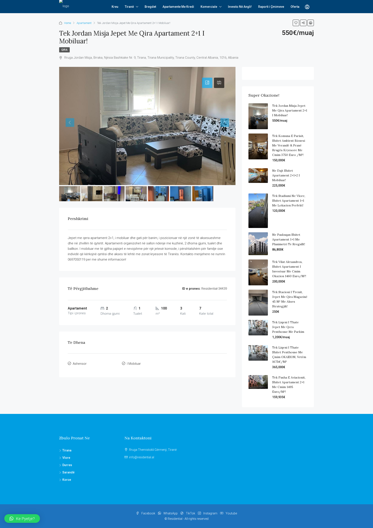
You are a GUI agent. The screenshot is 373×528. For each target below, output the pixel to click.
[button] (22, 518)
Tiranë (129, 6)
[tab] (207, 83)
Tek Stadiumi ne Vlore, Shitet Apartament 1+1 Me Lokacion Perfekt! (288, 200)
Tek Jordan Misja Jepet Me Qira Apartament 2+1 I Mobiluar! (289, 110)
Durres (67, 465)
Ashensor (80, 364)
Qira (64, 49)
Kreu (115, 6)
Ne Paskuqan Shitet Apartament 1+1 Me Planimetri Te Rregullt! (288, 239)
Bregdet (150, 6)
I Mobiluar (134, 364)
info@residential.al (141, 457)
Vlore (66, 457)
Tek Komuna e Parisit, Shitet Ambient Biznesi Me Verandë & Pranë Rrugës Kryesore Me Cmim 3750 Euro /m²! (288, 145)
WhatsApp (170, 513)
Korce (66, 479)
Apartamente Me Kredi (178, 6)
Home (67, 23)
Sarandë (68, 472)
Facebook (148, 513)
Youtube (231, 513)
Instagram (210, 513)
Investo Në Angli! (240, 6)
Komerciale (209, 6)
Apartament (84, 23)
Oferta (295, 6)
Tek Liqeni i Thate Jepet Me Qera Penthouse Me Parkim (288, 327)
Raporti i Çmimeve (271, 6)
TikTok (190, 513)
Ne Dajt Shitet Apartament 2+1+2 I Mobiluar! (286, 175)
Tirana (66, 450)
